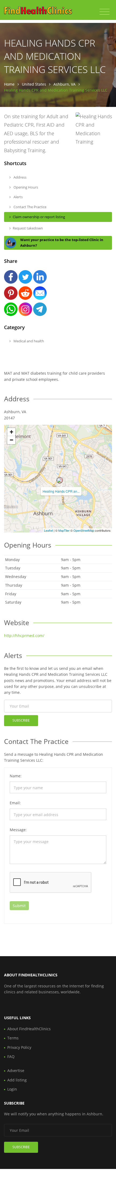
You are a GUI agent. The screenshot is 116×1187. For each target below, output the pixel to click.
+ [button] (11, 432)
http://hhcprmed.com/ (24, 635)
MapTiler (64, 530)
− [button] (11, 440)
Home (9, 84)
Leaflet (48, 530)
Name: (16, 775)
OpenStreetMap (83, 530)
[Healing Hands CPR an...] (59, 480)
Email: (15, 802)
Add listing (17, 1079)
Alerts (18, 196)
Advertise (15, 1070)
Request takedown (28, 228)
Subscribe (21, 720)
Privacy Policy (19, 1047)
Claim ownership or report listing (39, 216)
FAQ (11, 1056)
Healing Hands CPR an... (61, 491)
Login (12, 1089)
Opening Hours (25, 187)
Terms (13, 1037)
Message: (18, 829)
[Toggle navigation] (104, 11)
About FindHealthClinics (29, 1028)
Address (19, 177)
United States (34, 84)
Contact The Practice (29, 206)
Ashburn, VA (64, 84)
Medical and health (28, 341)
